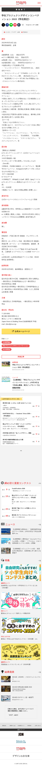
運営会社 (4, 725)
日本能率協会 (6, 342)
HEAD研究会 (6, 349)
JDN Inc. (25, 763)
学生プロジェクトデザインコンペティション (16, 346)
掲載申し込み (13, 725)
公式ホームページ (22, 331)
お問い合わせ (38, 725)
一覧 (39, 524)
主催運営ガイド (21, 725)
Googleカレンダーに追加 (32, 24)
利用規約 (29, 725)
